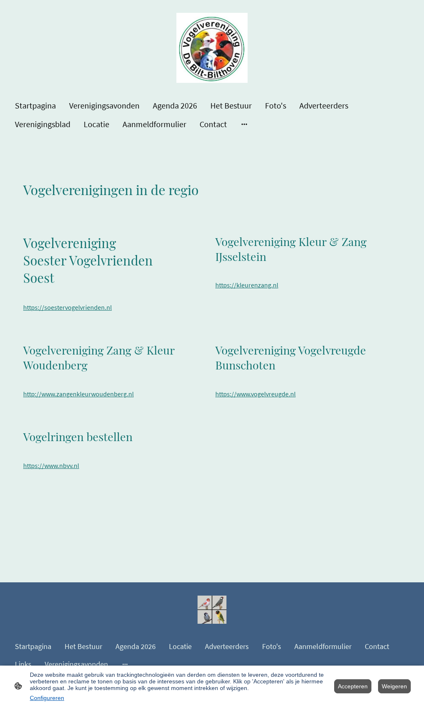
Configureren (47, 698)
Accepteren (353, 686)
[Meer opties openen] (244, 124)
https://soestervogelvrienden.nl (67, 307)
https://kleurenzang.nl (246, 285)
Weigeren (394, 686)
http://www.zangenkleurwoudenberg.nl (78, 394)
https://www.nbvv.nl (51, 466)
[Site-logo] (212, 48)
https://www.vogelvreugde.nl (255, 394)
